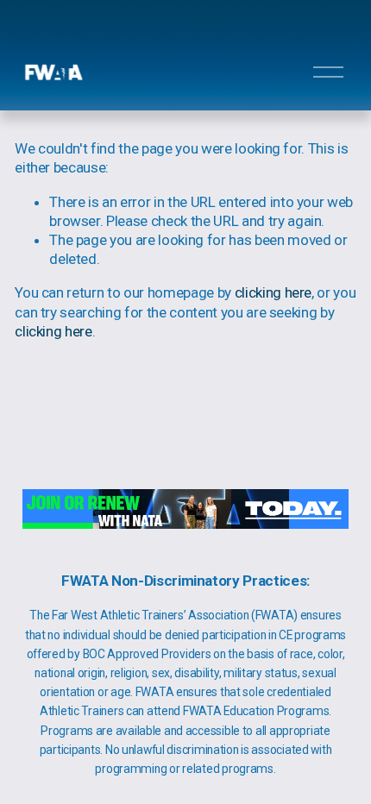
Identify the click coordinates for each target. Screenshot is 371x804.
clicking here (273, 292)
